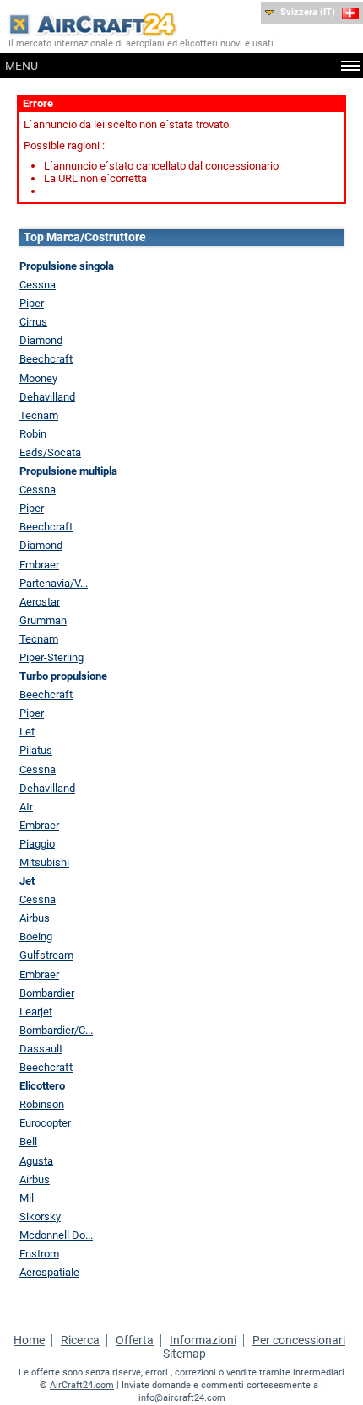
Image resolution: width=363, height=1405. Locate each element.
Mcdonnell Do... (56, 1235)
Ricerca (80, 1340)
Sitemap (184, 1353)
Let (27, 731)
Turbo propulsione (63, 676)
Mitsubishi (44, 862)
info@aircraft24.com (181, 1397)
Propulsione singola (66, 266)
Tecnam (38, 415)
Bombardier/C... (56, 1030)
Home (29, 1340)
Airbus (34, 918)
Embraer (39, 564)
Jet (27, 881)
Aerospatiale (49, 1272)
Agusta (36, 1161)
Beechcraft (46, 359)
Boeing (35, 936)
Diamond (40, 340)
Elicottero (42, 1085)
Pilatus (35, 750)
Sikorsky (40, 1216)
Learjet (35, 1011)
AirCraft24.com (82, 1385)
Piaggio (37, 843)
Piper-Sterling (51, 657)
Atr (26, 806)
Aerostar (39, 601)
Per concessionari (298, 1340)
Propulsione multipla (68, 471)
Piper (31, 303)
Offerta (135, 1340)
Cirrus (33, 321)
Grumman (43, 620)
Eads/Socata (50, 452)
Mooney (38, 378)
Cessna (37, 284)
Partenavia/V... (53, 583)
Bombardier (46, 993)
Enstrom (39, 1253)
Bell (28, 1141)
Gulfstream (46, 955)
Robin (32, 434)
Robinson (41, 1104)
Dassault (40, 1048)
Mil (26, 1198)
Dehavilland (47, 396)
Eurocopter (45, 1123)
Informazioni (203, 1340)
